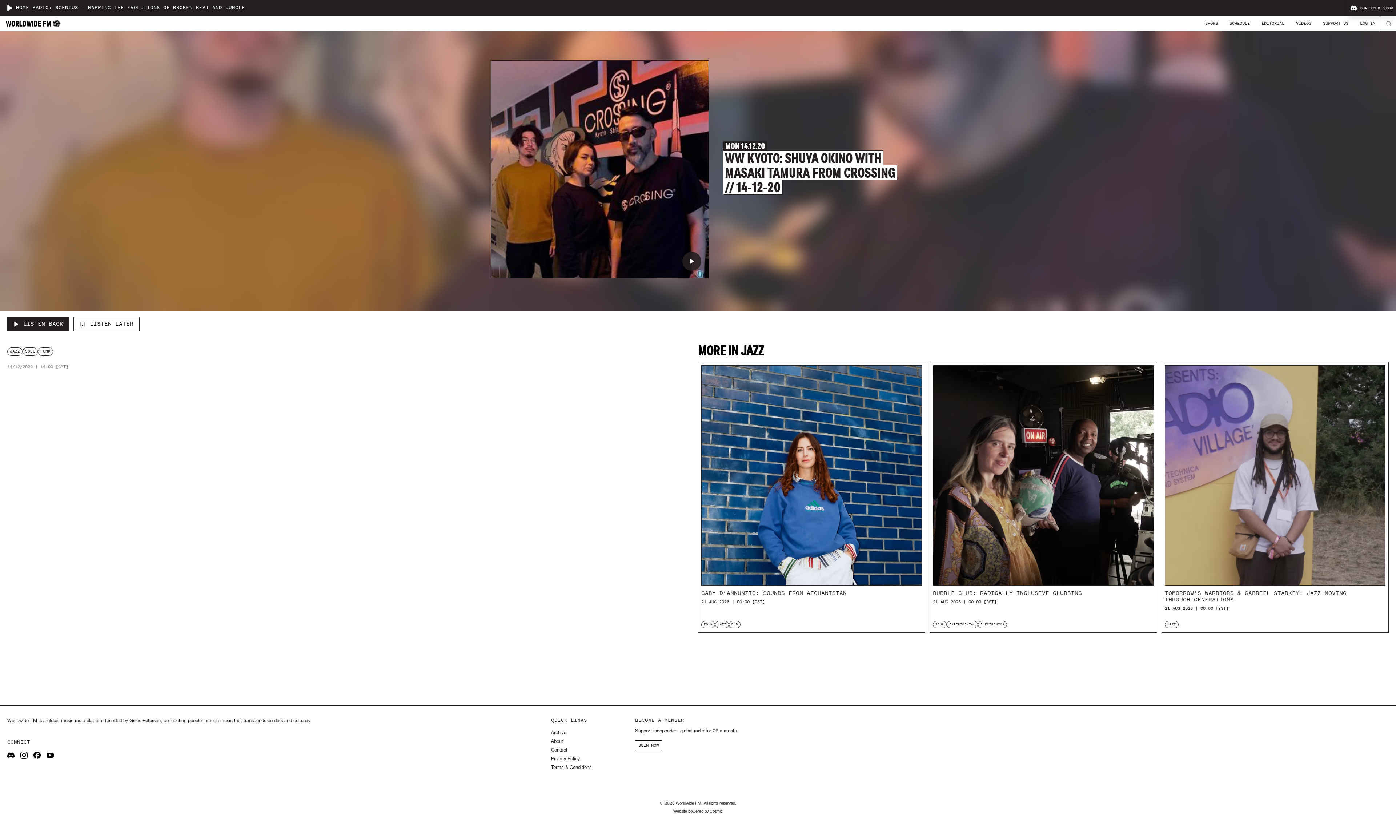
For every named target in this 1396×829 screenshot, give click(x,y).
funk (45, 351)
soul (30, 351)
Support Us (1335, 23)
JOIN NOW (648, 745)
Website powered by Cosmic (698, 811)
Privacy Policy (565, 759)
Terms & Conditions (571, 768)
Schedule (1239, 23)
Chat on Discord (1376, 8)
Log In (1367, 23)
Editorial (1272, 23)
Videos (1303, 23)
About (557, 742)
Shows (1211, 23)
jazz (15, 351)
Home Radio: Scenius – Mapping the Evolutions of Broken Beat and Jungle (130, 8)
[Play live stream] (9, 8)
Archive (558, 733)
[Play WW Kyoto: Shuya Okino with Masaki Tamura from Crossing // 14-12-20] (691, 261)
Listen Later (111, 324)
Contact (559, 750)
